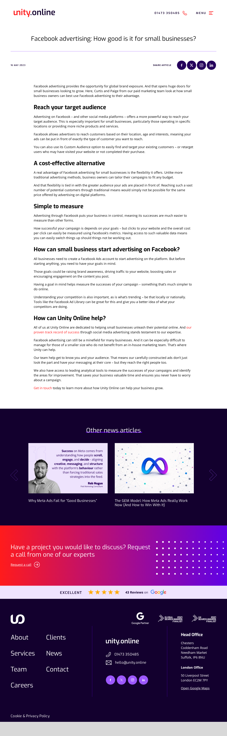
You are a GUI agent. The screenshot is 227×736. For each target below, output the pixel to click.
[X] (191, 65)
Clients (56, 637)
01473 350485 (126, 654)
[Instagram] (201, 65)
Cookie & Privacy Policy (30, 716)
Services (23, 653)
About (19, 637)
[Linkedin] (211, 65)
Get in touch (43, 388)
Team (19, 669)
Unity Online (34, 13)
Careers (22, 685)
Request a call (21, 565)
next (213, 475)
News (54, 653)
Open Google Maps (195, 688)
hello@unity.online (130, 663)
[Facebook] (181, 65)
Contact (57, 669)
